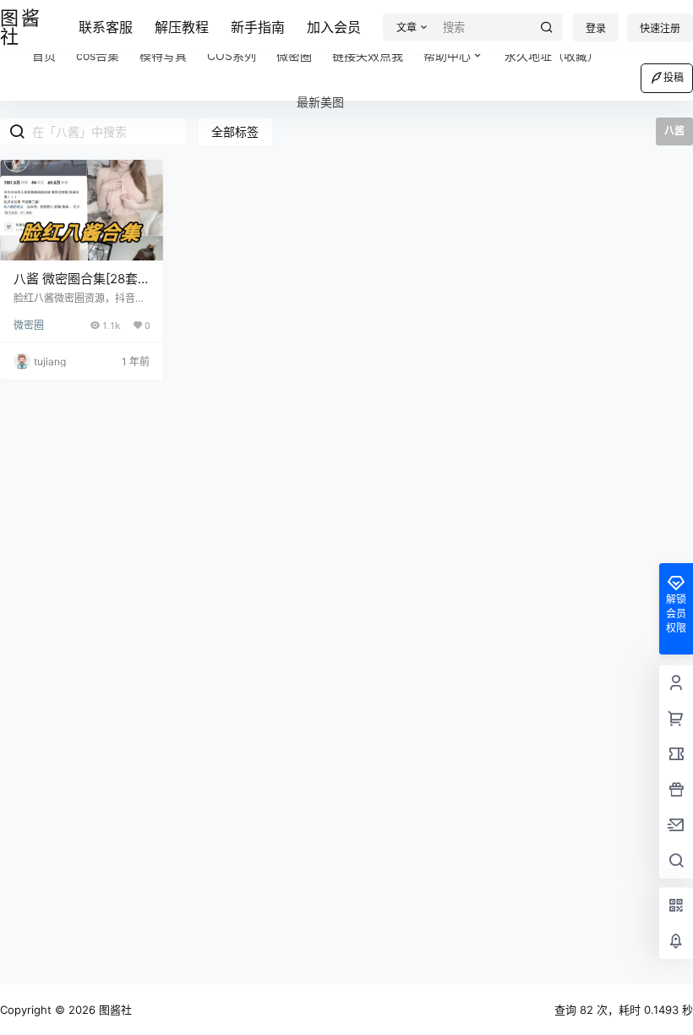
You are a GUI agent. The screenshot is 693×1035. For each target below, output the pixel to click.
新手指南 (258, 27)
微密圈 (29, 325)
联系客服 (106, 27)
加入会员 (334, 27)
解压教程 (182, 27)
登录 (596, 28)
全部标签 (235, 131)
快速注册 (660, 28)
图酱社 (113, 1009)
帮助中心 (447, 55)
